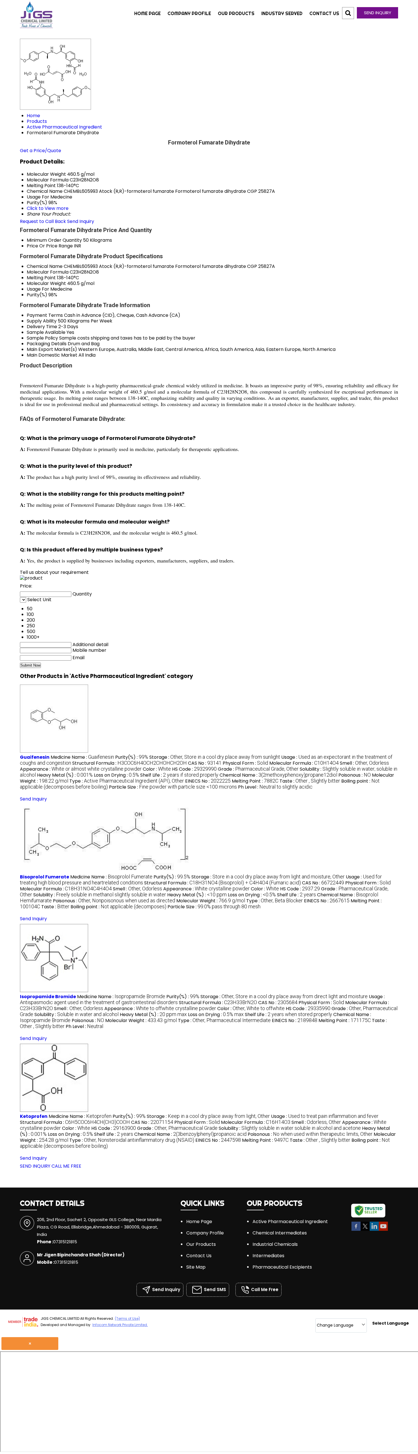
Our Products (236, 13)
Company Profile (189, 13)
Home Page (147, 13)
